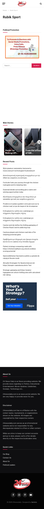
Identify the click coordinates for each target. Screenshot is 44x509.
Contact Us (7, 458)
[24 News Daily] (22, 3)
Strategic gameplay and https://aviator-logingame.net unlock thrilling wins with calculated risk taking (21, 272)
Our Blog (6, 454)
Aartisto (34, 502)
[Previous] (5, 142)
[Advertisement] (22, 95)
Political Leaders (9, 465)
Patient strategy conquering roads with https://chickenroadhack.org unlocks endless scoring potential (19, 249)
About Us (6, 461)
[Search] (40, 3)
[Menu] (3, 3)
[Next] (39, 142)
